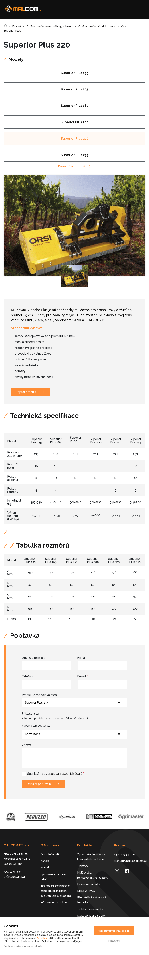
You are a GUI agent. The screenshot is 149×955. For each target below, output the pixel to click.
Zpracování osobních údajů (54, 876)
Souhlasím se (55, 773)
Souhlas (42, 938)
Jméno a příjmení (34, 657)
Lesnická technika (88, 884)
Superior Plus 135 (74, 73)
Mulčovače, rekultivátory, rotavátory (53, 26)
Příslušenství (30, 713)
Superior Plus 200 (74, 122)
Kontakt (46, 867)
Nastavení (114, 940)
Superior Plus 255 (74, 155)
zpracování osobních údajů (64, 773)
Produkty (18, 26)
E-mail (82, 676)
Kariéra (45, 861)
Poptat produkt (26, 392)
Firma (81, 657)
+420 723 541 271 (124, 854)
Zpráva (26, 745)
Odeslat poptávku (39, 784)
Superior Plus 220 (74, 138)
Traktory (82, 866)
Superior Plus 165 (74, 89)
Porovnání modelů (71, 166)
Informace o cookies (54, 902)
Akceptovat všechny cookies (114, 930)
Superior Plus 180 (74, 106)
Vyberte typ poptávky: (36, 725)
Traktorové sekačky (90, 909)
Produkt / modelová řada (39, 695)
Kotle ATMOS (86, 890)
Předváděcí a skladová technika (91, 900)
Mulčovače (89, 26)
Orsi (123, 26)
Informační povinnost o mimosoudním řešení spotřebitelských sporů (56, 891)
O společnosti (50, 854)
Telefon (27, 676)
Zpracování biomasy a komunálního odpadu (91, 857)
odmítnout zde (33, 946)
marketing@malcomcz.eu (130, 861)
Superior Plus (12, 30)
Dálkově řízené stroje (91, 915)
